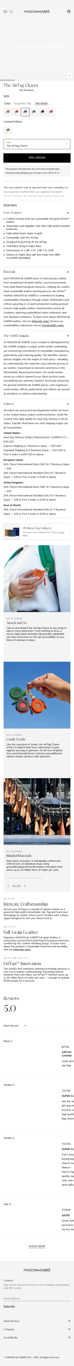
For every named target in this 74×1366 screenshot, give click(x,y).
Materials (9, 272)
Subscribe (9, 1306)
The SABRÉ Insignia (16, 336)
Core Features (13, 213)
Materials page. (22, 949)
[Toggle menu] (5, 11)
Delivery (9, 404)
